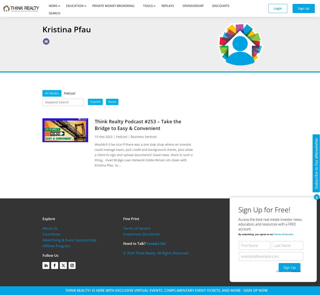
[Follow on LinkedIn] (45, 265)
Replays (168, 6)
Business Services (144, 137)
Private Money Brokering (113, 6)
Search (54, 13)
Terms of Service (136, 228)
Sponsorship (193, 6)
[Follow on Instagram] (72, 265)
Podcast (121, 137)
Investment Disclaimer (141, 234)
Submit (95, 102)
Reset (112, 102)
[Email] (46, 41)
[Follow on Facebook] (54, 265)
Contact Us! (156, 243)
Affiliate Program (56, 246)
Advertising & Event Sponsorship (69, 240)
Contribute (51, 234)
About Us (50, 228)
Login (278, 8)
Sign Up (303, 8)
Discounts (220, 6)
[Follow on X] (63, 265)
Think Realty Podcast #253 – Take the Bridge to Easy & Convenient (138, 124)
